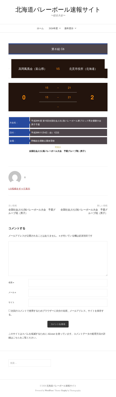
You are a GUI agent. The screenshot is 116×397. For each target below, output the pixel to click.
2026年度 (53, 28)
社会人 (58, 147)
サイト (11, 302)
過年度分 (68, 28)
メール (12, 292)
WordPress (49, 390)
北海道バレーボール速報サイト (58, 9)
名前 (11, 282)
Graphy (64, 390)
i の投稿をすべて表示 (19, 188)
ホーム (40, 28)
